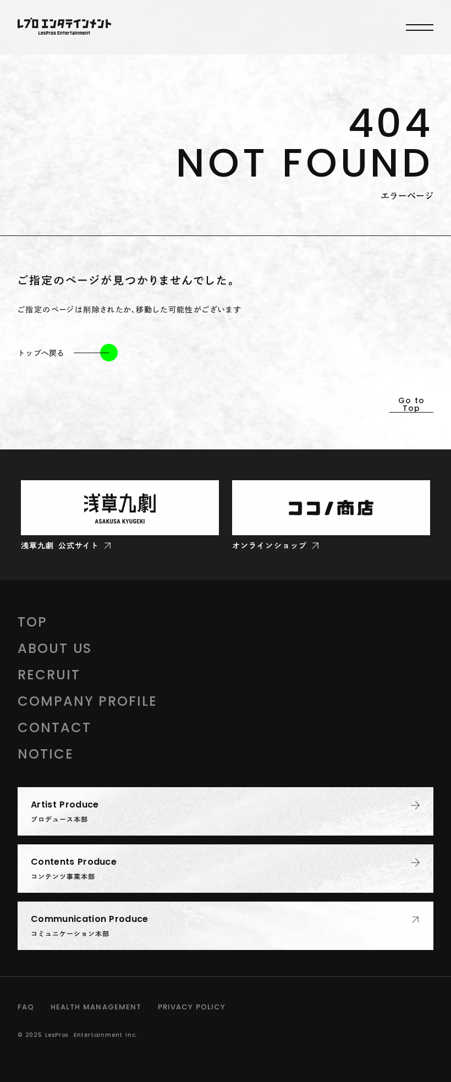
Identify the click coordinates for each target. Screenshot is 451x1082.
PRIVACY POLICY (192, 1006)
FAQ (26, 1006)
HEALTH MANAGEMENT (96, 1006)
